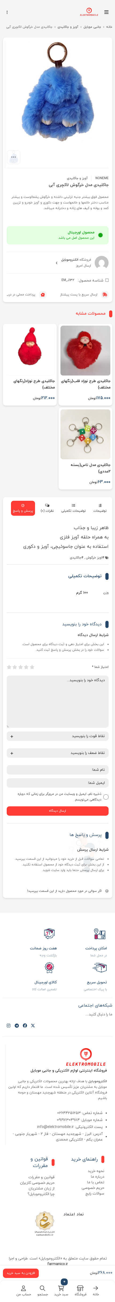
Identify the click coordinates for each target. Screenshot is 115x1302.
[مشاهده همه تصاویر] (13, 157)
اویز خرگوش (94, 558)
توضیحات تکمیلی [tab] (73, 511)
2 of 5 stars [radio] (26, 667)
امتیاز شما (100, 667)
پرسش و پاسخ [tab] (23, 511)
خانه (109, 27)
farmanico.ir (57, 1264)
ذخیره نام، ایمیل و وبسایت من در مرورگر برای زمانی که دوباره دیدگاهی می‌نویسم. (59, 797)
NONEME (102, 178)
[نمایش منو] (108, 12)
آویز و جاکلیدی (67, 27)
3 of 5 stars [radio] (20, 667)
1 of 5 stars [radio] (32, 667)
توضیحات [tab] (100, 511)
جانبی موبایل (92, 27)
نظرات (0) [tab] (47, 511)
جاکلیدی (75, 558)
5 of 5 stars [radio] (9, 667)
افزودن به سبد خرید (21, 1273)
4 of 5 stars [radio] (14, 667)
